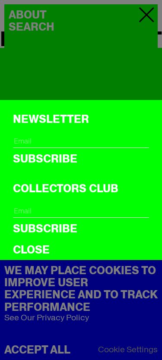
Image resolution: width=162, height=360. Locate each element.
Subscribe (45, 158)
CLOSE (31, 250)
